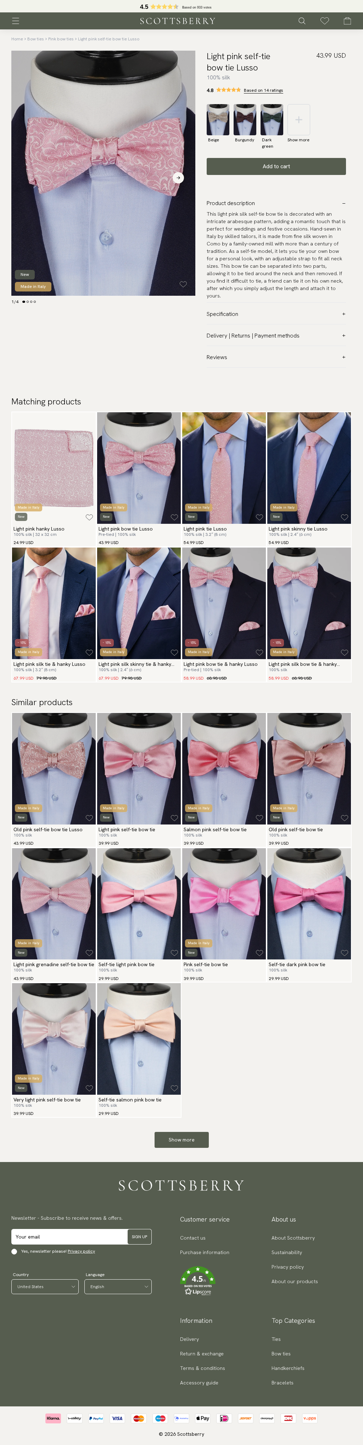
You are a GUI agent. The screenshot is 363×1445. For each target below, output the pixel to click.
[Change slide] (23, 302)
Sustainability (287, 1252)
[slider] (181, 6)
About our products (295, 1281)
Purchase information (204, 1252)
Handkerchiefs (288, 1368)
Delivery (189, 1339)
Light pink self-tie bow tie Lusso (108, 39)
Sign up (139, 1237)
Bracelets (283, 1382)
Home (17, 39)
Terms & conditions (202, 1368)
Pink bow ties (61, 39)
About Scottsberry (293, 1238)
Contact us (193, 1238)
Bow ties (35, 39)
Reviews (217, 357)
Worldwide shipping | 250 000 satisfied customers (181, 6)
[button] (204, 1281)
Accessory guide (199, 1382)
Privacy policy (81, 1251)
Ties (276, 1339)
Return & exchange (202, 1353)
